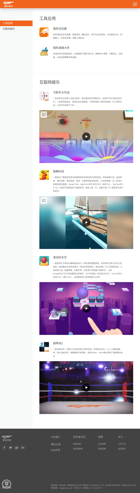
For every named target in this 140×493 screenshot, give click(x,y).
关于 (120, 437)
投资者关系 (79, 437)
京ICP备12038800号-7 (113, 485)
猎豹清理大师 (61, 48)
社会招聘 (102, 444)
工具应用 (8, 23)
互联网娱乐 (9, 28)
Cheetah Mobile (10, 438)
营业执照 (62, 485)
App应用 (55, 450)
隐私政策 (54, 485)
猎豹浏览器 (60, 28)
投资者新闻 (78, 449)
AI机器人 (56, 437)
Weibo (16, 447)
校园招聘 (102, 449)
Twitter (10, 447)
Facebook (4, 447)
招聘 (100, 437)
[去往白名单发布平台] (6, 484)
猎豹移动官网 (11, 4)
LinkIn (22, 447)
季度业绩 (77, 444)
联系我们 (122, 449)
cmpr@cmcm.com (66, 488)
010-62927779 (96, 488)
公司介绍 (122, 444)
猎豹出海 (56, 444)
